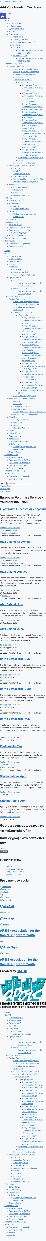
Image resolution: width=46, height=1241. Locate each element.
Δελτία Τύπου (14, 200)
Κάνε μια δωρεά (15, 225)
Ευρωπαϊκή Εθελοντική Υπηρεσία (23, 509)
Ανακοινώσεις (15, 203)
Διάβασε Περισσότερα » (10, 527)
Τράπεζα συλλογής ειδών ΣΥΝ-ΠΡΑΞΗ (29, 179)
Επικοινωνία (9, 1235)
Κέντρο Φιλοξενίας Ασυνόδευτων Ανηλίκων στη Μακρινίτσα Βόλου (32, 106)
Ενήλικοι (17, 1176)
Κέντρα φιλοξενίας (26, 82)
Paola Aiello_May (11, 746)
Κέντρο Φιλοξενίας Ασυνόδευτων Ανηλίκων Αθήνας (32, 88)
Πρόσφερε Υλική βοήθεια (19, 227)
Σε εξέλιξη (18, 47)
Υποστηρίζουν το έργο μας (15, 238)
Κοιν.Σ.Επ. (17, 171)
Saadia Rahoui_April (13, 776)
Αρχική (7, 18)
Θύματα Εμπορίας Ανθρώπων (25, 182)
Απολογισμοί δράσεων (22, 39)
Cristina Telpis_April (13, 800)
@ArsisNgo (8, 947)
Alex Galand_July (11, 604)
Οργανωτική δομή (16, 29)
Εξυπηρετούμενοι (20, 187)
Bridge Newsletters (21, 208)
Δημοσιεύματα (15, 219)
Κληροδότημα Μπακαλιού (24, 42)
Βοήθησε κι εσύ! (11, 222)
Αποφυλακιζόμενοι (21, 174)
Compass (17, 192)
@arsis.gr (7, 906)
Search (3, 483)
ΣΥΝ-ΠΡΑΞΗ (18, 1165)
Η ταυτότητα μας (16, 23)
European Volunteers (17, 235)
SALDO (22, 971)
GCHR (20, 160)
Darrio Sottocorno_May (15, 718)
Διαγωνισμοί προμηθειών (19, 243)
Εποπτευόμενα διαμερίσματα (30, 157)
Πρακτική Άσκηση (21, 195)
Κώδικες (12, 31)
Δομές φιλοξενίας (25, 1079)
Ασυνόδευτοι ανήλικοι (22, 80)
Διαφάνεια (13, 34)
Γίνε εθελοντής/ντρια (18, 233)
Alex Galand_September (16, 541)
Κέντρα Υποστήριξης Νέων (24, 163)
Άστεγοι (16, 168)
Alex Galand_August (13, 571)
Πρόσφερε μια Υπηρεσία (19, 230)
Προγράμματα (15, 45)
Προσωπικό (18, 190)
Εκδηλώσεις (14, 211)
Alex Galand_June (12, 629)
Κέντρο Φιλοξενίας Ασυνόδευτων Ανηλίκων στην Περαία (32, 114)
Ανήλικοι (17, 1173)
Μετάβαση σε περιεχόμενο (11, 1)
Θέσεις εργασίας (16, 246)
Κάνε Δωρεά (9, 1232)
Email (2, 849)
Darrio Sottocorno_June (15, 688)
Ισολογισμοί (18, 37)
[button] (3, 16)
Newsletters (14, 206)
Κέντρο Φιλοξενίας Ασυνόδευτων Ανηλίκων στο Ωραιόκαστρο (32, 152)
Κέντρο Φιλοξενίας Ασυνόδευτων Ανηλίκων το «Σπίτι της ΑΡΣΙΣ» (33, 133)
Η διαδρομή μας (15, 26)
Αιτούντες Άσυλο (20, 176)
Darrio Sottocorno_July (15, 658)
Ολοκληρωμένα (20, 55)
